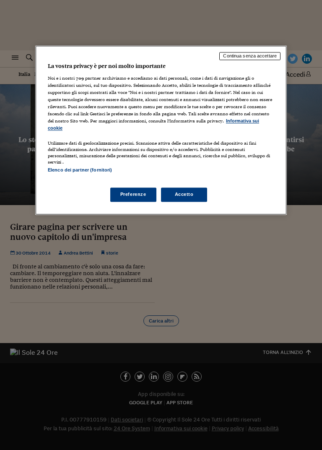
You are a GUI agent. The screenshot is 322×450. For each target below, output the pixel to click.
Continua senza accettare (250, 55)
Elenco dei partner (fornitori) (80, 169)
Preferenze (133, 194)
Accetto (184, 194)
